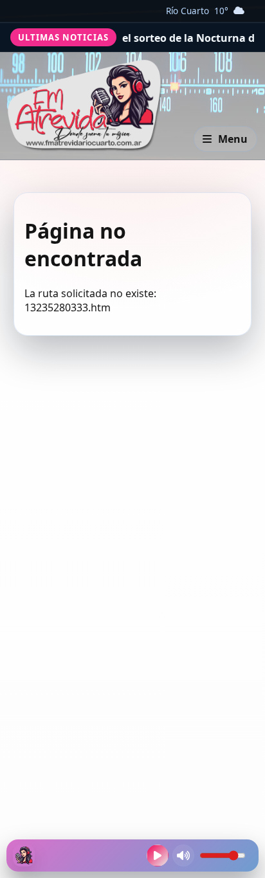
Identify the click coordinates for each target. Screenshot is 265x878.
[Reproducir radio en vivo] (158, 855)
